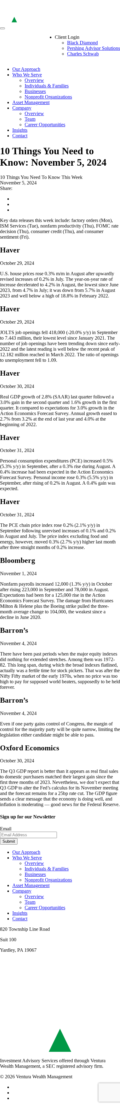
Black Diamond (82, 42)
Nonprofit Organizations (48, 96)
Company (21, 108)
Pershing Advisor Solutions (93, 48)
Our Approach (26, 69)
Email (5, 828)
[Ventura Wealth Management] (60, 21)
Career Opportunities (45, 124)
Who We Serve (27, 74)
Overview (34, 80)
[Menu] (2, 28)
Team (30, 119)
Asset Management (31, 102)
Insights (19, 130)
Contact (19, 135)
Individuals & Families (47, 85)
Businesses (35, 91)
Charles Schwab (83, 53)
